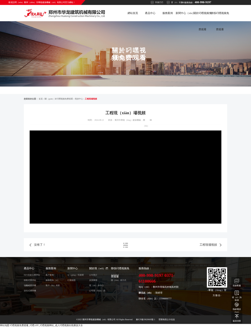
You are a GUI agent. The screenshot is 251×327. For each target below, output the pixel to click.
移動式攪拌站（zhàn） (30, 281)
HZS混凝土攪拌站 (32, 275)
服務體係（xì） (52, 280)
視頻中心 (79, 99)
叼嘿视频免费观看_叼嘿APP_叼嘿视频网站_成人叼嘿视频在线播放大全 (46, 325)
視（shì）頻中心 (96, 285)
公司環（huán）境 (97, 291)
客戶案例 (50, 275)
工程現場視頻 (208, 244)
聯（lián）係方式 (118, 280)
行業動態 (71, 280)
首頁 (41, 99)
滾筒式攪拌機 (30, 291)
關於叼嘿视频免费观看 (202, 16)
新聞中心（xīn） (185, 13)
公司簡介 (93, 275)
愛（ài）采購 (177, 2)
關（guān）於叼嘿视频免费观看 (59, 99)
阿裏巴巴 (159, 2)
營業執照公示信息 (167, 319)
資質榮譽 (93, 280)
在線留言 (115, 275)
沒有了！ (40, 244)
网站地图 (4, 325)
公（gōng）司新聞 (75, 275)
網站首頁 (133, 13)
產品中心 (150, 13)
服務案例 (167, 13)
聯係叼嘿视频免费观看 (220, 16)
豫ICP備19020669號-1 (146, 319)
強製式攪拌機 (30, 285)
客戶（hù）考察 (53, 285)
